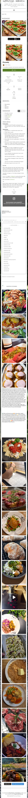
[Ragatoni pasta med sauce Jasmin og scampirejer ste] (14, 400)
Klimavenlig (6, 246)
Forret (5, 239)
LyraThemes (18, 795)
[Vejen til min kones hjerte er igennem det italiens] (14, 449)
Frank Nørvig (17, 792)
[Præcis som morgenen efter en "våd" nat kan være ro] (14, 326)
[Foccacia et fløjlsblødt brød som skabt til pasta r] (14, 647)
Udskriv (14, 70)
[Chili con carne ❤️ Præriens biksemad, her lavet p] (14, 745)
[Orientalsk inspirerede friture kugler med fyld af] (14, 696)
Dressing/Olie (6, 233)
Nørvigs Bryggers (7, 254)
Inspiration (6, 244)
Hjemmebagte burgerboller (10, 220)
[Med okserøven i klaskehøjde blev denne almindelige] (14, 351)
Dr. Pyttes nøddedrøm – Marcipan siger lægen (13, 221)
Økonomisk (6, 255)
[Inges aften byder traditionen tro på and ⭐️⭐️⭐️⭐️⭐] (14, 622)
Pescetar (5, 257)
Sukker (9, 116)
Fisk (4, 237)
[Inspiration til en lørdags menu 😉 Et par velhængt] (14, 499)
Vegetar (5, 270)
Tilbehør (5, 268)
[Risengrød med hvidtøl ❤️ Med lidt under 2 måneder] (14, 671)
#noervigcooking (20, 203)
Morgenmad (6, 252)
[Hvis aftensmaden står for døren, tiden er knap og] (14, 302)
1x (18, 111)
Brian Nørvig (11, 792)
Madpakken (6, 250)
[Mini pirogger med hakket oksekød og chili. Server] (14, 523)
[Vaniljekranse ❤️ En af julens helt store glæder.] (14, 474)
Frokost (5, 241)
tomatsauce (12, 179)
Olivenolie (10, 115)
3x (24, 111)
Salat (5, 261)
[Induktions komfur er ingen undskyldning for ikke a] (14, 597)
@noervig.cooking (10, 203)
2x (21, 111)
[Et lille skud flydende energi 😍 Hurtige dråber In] (14, 425)
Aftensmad (6, 228)
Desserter (6, 231)
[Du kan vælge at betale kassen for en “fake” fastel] (14, 376)
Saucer (5, 263)
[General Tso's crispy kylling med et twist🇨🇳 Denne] (14, 573)
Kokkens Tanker (7, 248)
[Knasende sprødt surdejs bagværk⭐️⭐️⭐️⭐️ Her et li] (14, 548)
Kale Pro (13, 795)
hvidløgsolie (12, 176)
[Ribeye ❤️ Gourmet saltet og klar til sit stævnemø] (14, 721)
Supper (5, 267)
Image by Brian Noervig (18, 794)
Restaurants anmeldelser (9, 259)
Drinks (5, 235)
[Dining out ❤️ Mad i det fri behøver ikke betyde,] (14, 770)
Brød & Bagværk (7, 230)
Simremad (6, 265)
